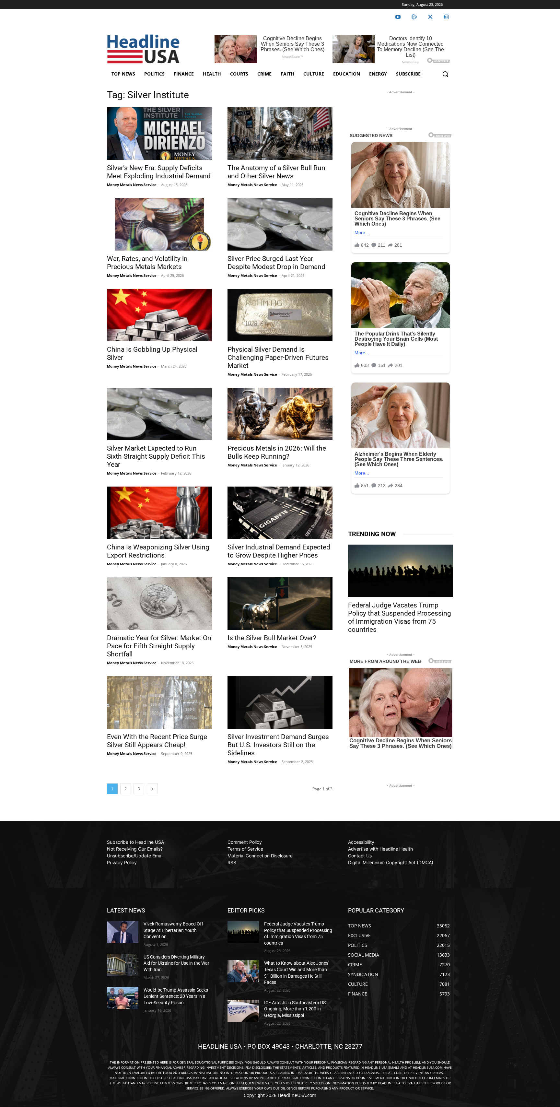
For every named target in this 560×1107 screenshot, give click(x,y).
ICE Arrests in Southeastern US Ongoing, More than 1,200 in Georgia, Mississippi (295, 1009)
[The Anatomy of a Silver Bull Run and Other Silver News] (280, 133)
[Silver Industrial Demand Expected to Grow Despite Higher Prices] (280, 513)
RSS (232, 862)
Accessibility (361, 842)
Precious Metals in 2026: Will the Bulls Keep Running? (277, 452)
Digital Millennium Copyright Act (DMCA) (390, 862)
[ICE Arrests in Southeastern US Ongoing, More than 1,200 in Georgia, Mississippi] (243, 1011)
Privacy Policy (122, 862)
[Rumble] (414, 17)
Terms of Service (245, 849)
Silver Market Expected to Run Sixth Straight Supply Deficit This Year (156, 456)
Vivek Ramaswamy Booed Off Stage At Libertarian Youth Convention (173, 930)
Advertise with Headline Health (380, 849)
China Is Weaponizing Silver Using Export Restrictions (158, 551)
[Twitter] (430, 17)
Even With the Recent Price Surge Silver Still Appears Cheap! (157, 741)
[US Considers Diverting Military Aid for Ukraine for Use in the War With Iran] (122, 965)
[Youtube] (397, 17)
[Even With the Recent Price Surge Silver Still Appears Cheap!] (159, 702)
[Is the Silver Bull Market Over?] (280, 603)
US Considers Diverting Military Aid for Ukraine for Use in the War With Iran (176, 963)
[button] (445, 74)
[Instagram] (446, 17)
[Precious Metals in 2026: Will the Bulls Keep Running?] (280, 414)
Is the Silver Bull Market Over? (272, 638)
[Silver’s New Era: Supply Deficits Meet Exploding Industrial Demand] (159, 133)
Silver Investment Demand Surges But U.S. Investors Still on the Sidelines (278, 745)
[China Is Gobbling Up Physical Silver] (159, 315)
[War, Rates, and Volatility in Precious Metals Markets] (159, 224)
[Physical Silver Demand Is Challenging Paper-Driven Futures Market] (280, 315)
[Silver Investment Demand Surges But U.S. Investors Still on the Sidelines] (280, 702)
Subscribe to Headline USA (135, 842)
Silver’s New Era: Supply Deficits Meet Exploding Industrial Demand (159, 172)
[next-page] (152, 788)
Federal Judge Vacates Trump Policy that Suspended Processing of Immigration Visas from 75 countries (399, 617)
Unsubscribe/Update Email (135, 855)
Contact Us (360, 855)
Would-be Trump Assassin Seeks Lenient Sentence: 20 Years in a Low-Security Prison (176, 996)
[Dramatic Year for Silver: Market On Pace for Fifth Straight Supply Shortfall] (159, 603)
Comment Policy (245, 842)
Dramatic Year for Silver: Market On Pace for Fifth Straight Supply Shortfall (159, 646)
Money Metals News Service (132, 184)
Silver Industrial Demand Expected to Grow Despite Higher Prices (279, 551)
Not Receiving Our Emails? (135, 849)
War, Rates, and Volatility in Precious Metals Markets (147, 263)
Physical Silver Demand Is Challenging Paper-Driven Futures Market (278, 358)
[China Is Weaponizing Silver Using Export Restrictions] (159, 513)
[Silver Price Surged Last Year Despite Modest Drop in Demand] (280, 224)
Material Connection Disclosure (260, 855)
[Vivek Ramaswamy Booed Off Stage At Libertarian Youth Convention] (122, 932)
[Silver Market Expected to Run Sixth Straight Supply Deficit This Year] (159, 414)
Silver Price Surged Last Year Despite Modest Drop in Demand (276, 263)
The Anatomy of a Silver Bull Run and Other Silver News (276, 172)
